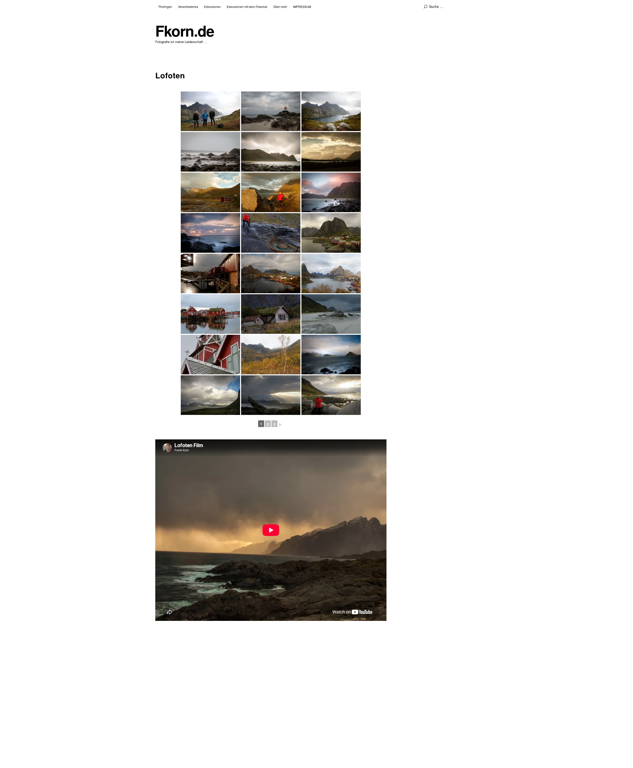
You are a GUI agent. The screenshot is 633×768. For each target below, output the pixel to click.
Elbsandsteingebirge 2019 (372, 711)
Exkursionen (212, 6)
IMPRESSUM (302, 6)
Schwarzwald (363, 723)
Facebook (161, 698)
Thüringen (165, 6)
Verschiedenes (188, 6)
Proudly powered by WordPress (180, 751)
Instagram (188, 698)
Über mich (280, 6)
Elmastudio (242, 751)
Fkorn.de (184, 30)
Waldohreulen (363, 717)
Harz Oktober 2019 (367, 705)
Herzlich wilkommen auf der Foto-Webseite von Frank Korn (396, 693)
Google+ (175, 698)
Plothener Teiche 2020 (370, 699)
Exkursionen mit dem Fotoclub (247, 6)
